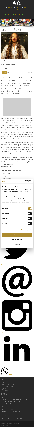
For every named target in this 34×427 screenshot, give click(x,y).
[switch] (30, 213)
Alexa (11, 411)
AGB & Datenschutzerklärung (9, 386)
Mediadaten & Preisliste (8, 384)
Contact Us (5, 390)
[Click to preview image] (14, 45)
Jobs (3, 383)
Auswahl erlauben (17, 239)
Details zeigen (25, 230)
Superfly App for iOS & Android (9, 409)
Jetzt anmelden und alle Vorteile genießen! (12, 418)
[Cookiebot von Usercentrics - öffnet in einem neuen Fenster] (25, 181)
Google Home (17, 411)
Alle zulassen (17, 234)
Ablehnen (17, 244)
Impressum (5, 388)
